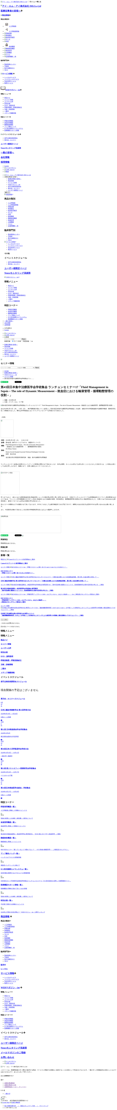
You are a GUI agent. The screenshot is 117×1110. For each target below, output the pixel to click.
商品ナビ (7, 97)
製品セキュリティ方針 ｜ (29, 1106)
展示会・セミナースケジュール (13, 699)
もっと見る (4, 619)
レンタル (4, 969)
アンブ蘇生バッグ (10, 126)
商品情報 (5, 15)
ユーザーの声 (8, 101)
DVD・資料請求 (9, 105)
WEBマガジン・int (12, 90)
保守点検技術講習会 (11, 138)
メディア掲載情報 (10, 113)
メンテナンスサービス (11, 79)
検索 (24, 339)
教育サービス (8, 83)
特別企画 (7, 103)
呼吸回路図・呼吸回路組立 (13, 107)
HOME (6, 371)
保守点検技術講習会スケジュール (14, 681)
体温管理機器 (8, 122)
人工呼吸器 (12, 26)
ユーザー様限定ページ (9, 144)
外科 (7, 41)
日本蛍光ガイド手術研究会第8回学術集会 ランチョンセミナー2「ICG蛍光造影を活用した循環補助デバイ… (36, 881)
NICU (6, 70)
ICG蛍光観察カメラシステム (13, 128)
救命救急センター (10, 64)
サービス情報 (7, 74)
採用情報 (5, 162)
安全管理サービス (10, 81)
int (32, 341)
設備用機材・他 (11, 56)
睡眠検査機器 (10, 48)
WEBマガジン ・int (10, 374)
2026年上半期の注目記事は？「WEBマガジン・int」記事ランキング (23, 912)
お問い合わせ (7, 1057)
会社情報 (5, 157)
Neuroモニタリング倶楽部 (11, 148)
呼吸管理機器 (8, 121)
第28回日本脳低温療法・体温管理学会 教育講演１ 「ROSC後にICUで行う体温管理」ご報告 (31, 834)
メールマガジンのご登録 (13, 1052)
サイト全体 (17, 341)
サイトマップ (43, 1106)
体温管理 (9, 50)
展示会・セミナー (10, 140)
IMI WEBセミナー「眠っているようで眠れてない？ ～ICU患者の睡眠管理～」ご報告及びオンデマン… (35, 849)
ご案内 (6, 111)
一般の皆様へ (7, 152)
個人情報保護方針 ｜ (12, 1106)
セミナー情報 (8, 99)
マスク (8, 54)
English (6, 166)
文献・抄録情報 (9, 109)
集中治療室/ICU (9, 68)
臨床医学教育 (10, 37)
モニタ (8, 39)
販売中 (3, 965)
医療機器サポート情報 (11, 130)
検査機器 (12, 46)
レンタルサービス (10, 77)
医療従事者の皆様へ (11, 11)
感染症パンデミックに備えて (10, 865)
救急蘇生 (9, 35)
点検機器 (9, 52)
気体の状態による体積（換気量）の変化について (17, 818)
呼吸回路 (9, 33)
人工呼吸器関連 (14, 31)
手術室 (6, 66)
